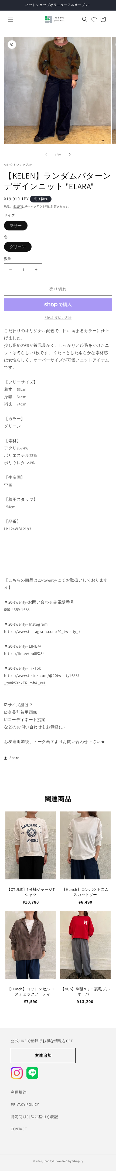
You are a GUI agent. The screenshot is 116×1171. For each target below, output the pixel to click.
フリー (18, 226)
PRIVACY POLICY (25, 1104)
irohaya (49, 1161)
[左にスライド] (46, 154)
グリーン (20, 248)
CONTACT (19, 1128)
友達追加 (43, 1055)
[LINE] (32, 1073)
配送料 (17, 206)
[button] (11, 19)
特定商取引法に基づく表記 (34, 1116)
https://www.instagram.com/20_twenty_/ (42, 631)
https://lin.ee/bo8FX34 (24, 653)
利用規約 (18, 1092)
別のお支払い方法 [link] (58, 318)
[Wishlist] (94, 19)
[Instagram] (17, 1073)
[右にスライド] (70, 154)
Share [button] (14, 757)
